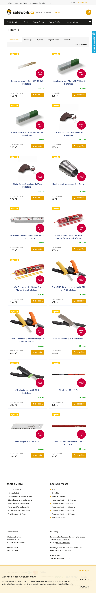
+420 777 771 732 (63, 558)
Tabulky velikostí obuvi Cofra (62, 503)
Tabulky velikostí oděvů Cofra (63, 510)
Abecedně (67, 39)
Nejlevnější (28, 39)
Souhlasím (84, 571)
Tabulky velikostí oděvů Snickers (64, 500)
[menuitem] (12, 22)
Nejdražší (40, 39)
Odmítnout (84, 580)
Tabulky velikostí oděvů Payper (63, 514)
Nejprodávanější (53, 39)
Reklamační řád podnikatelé (18, 507)
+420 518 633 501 (64, 550)
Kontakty (55, 493)
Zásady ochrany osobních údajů (19, 510)
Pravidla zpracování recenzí (18, 514)
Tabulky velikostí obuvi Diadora (63, 507)
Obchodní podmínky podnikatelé (20, 500)
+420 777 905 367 (63, 539)
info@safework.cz (63, 542)
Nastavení (84, 587)
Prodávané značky (58, 517)
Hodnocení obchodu (37, 3)
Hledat (57, 12)
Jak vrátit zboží (13, 493)
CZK (71, 2)
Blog (10, 3)
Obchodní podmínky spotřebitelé (20, 496)
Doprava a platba (21, 3)
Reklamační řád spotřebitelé (18, 503)
